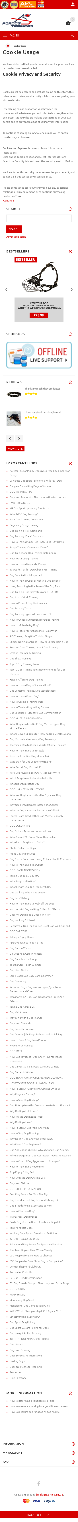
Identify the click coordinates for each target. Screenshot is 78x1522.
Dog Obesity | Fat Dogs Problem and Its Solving (36, 1034)
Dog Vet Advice (18, 1012)
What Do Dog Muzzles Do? (24, 783)
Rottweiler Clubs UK (21, 1272)
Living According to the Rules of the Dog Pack (35, 586)
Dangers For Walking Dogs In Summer (31, 486)
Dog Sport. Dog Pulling (22, 1322)
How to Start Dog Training (24, 558)
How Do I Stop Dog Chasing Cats (28, 1177)
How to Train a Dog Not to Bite (27, 1166)
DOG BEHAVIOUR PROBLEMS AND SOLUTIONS (36, 1077)
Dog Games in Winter (21, 1072)
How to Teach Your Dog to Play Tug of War (33, 630)
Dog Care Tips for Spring (23, 959)
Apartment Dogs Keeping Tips (26, 942)
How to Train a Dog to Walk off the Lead (32, 903)
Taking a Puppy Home (22, 937)
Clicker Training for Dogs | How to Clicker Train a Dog (39, 641)
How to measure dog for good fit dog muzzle (35, 1411)
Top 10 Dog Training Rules (24, 664)
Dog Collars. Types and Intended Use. (30, 831)
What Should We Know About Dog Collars (33, 837)
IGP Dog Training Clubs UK (24, 1238)
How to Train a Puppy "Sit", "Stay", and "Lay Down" (37, 541)
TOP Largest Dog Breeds (23, 1216)
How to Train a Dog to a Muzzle (27, 750)
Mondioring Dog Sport (22, 1300)
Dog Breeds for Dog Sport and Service (31, 1205)
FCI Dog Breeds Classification (26, 1277)
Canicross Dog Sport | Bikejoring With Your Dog (36, 480)
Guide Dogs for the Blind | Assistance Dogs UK (35, 1222)
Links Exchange (18, 1378)
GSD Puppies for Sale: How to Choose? (31, 1255)
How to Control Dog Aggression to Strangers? (35, 1161)
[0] (68, 24)
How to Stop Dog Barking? (24, 1100)
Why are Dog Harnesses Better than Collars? (34, 810)
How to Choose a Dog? (22, 1211)
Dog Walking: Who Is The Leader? (28, 892)
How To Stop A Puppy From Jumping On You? (35, 1088)
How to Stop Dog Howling (24, 1133)
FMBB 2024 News (20, 503)
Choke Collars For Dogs (23, 848)
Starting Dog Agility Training (25, 653)
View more (15, 448)
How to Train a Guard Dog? (24, 696)
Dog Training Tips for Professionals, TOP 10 (34, 592)
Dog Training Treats (21, 608)
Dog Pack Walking (20, 898)
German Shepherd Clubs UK (25, 1266)
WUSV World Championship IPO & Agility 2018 (35, 1311)
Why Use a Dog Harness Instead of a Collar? (34, 804)
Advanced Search (16, 236)
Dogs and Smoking (20, 1350)
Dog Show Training (20, 658)
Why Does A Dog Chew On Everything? (31, 1138)
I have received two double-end (43, 412)
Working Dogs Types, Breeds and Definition (34, 1233)
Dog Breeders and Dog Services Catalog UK (34, 1200)
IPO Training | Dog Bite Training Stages (31, 636)
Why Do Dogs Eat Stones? (24, 1111)
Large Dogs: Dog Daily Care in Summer (31, 975)
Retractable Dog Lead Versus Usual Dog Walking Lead (40, 926)
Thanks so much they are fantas (42, 388)
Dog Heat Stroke (19, 970)
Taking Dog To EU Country (24, 875)
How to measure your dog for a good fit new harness (39, 1406)
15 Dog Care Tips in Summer (25, 964)
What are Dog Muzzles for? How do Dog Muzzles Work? (40, 733)
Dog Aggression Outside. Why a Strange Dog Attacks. (39, 1150)
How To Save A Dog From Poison (28, 1040)
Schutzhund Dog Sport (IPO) (25, 1316)
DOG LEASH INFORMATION (25, 870)
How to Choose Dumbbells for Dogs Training (34, 619)
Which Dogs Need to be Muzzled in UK (31, 778)
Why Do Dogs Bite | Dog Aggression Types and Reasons (40, 1155)
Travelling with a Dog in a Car (26, 1017)
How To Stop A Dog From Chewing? (29, 1127)
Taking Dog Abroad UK (22, 1006)
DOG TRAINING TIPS (21, 491)
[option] (39, 289)
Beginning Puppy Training (24, 525)
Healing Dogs (17, 1361)
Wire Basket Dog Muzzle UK (25, 767)
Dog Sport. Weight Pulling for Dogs (29, 1327)
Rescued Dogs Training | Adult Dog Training (34, 647)
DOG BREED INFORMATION (25, 1189)
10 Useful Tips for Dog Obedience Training (33, 569)
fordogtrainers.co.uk (49, 1494)
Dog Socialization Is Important (26, 575)
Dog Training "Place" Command (27, 536)
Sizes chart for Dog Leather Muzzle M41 (32, 761)
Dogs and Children (20, 1183)
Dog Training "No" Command (26, 530)
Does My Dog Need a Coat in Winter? (30, 914)
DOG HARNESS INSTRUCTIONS (27, 789)
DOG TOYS (16, 1051)
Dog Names (16, 1344)
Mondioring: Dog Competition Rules (30, 1305)
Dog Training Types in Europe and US (30, 614)
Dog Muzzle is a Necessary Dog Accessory (33, 739)
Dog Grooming (18, 981)
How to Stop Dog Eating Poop (26, 1116)
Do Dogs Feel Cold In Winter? (26, 953)
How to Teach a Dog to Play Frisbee (29, 707)
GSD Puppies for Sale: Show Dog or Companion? (36, 1261)
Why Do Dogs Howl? (21, 1122)
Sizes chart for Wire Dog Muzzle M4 (29, 756)
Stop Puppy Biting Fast (22, 1172)
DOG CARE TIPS (18, 931)
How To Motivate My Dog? (24, 625)
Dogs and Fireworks (21, 1023)
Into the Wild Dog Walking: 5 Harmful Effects (35, 909)
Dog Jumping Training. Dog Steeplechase (33, 690)
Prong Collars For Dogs (22, 853)
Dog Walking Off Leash (23, 920)
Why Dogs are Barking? (22, 1094)
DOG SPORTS (17, 1289)
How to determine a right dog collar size (32, 1400)
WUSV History (17, 1294)
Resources (15, 1372)
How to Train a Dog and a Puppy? (28, 564)
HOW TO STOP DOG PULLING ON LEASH (32, 1083)
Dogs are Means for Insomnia (26, 1366)
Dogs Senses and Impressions (26, 1355)
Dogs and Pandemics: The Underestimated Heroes (38, 497)
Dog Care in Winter (20, 948)
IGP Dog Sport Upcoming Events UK (29, 508)
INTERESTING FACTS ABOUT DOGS (29, 1339)
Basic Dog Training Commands (26, 519)
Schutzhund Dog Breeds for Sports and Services (36, 1244)
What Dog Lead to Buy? (23, 881)
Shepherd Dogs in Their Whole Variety (31, 1250)
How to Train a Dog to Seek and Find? (30, 685)
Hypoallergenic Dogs (21, 1045)
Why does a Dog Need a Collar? (27, 842)
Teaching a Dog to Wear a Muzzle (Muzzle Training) (38, 745)
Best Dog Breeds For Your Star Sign (29, 1194)
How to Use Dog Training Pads (26, 701)
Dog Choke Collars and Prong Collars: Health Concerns (40, 859)
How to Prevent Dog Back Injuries (28, 603)
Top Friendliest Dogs (21, 1227)
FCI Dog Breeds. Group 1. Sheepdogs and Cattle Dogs (39, 1283)
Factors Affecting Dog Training (26, 679)
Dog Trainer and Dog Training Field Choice (33, 553)
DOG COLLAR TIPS (20, 825)
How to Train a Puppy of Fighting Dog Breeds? (35, 580)
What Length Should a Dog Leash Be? (30, 887)
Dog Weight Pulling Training (25, 1333)
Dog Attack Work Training (24, 597)
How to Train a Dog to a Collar (26, 864)
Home (7, 45)
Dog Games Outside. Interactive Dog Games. (34, 1066)
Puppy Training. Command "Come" (29, 547)
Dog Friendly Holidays (22, 1029)
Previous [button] (6, 289)
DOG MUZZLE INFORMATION (26, 718)
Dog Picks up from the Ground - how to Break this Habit (40, 1105)
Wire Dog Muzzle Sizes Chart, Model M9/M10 (35, 772)
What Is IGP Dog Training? (24, 514)
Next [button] (71, 289)
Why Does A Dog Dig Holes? (25, 1144)
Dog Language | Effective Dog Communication (35, 712)
